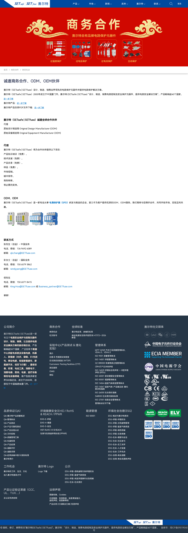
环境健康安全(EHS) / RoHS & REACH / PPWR (57, 412)
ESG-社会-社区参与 (116, 441)
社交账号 (53, 335)
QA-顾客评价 (9, 448)
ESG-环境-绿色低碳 (116, 430)
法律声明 (54, 489)
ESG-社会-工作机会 (116, 452)
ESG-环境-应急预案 (116, 434)
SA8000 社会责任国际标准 (106, 396)
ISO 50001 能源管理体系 (105, 380)
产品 (75, 3)
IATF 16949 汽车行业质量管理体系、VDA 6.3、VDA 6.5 (111, 351)
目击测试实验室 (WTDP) (60, 361)
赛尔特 (140, 3)
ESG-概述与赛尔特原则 (118, 416)
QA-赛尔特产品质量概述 (14, 416)
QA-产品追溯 (9, 444)
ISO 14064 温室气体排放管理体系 (109, 383)
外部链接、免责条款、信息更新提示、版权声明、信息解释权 (65, 499)
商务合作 (15, 70)
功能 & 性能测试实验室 (59, 357)
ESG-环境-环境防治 (116, 419)
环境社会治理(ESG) (120, 411)
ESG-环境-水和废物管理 (118, 423)
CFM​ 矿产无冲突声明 (104, 367)
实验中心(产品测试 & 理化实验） (65, 347)
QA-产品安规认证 (11, 430)
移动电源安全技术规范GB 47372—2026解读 (89, 336)
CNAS (52, 371)
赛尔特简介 (8, 459)
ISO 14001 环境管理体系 (105, 359)
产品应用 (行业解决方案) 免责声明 (64, 504)
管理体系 (100, 345)
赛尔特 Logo (46, 466)
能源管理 (91, 411)
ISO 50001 (90, 416)
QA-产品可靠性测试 (12, 427)
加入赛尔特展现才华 (12, 475)
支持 (123, 3)
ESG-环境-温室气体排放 (118, 427)
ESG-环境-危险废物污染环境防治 (79, 471)
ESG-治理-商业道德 (116, 455)
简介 (51, 353)
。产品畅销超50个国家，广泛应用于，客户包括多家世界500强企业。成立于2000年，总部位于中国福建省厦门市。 (21, 361)
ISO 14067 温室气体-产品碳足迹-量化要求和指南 (111, 388)
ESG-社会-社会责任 (73, 482)
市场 (91, 3)
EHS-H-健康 (45, 423)
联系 (156, 3)
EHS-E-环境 (45, 419)
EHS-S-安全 (45, 426)
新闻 (107, 3)
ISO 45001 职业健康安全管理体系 (109, 376)
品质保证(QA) (12, 411)
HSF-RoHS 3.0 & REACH (51, 430)
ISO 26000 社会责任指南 (105, 392)
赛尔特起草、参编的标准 (82, 332)
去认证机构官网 (10, 498)
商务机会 (26, 70)
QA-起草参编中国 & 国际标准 (16, 455)
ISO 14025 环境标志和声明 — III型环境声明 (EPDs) (111, 371)
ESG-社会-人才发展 (116, 448)
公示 (67, 466)
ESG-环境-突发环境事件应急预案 (79, 478)
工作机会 (9, 466)
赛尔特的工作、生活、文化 (15, 471)
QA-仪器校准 (9, 441)
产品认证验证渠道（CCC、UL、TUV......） (20, 491)
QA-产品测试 (9, 423)
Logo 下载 (42, 471)
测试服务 (53, 368)
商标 (51, 375)
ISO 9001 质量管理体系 (105, 356)
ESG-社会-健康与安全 (117, 437)
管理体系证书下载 (103, 403)
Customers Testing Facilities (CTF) (64, 364)
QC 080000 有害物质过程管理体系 (110, 363)
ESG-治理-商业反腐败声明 (119, 459)
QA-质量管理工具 (11, 437)
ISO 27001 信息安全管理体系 (107, 400)
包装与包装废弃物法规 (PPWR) (53, 433)
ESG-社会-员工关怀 (116, 444)
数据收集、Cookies (57, 495)
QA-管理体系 (9, 419)
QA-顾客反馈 (9, 452)
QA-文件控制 (9, 434)
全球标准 (77, 327)
